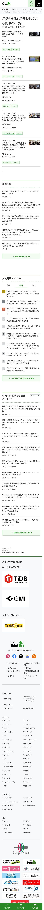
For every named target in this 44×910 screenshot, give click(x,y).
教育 (5, 786)
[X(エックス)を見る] (21, 656)
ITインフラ (15, 9)
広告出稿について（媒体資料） (32, 664)
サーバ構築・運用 (29, 805)
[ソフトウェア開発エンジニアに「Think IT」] (31, 863)
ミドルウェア (28, 736)
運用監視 (27, 770)
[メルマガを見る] (8, 656)
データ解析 (27, 751)
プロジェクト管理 (9, 767)
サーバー (23, 9)
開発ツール (27, 743)
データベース (8, 740)
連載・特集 (5, 9)
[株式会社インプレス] (21, 849)
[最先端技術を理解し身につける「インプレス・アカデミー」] (31, 897)
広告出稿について (29, 708)
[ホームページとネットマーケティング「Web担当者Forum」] (11, 870)
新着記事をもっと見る (23, 256)
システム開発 (28, 732)
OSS (5, 759)
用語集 (4, 550)
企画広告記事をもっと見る (23, 533)
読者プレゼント (8, 705)
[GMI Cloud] (15, 598)
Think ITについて (9, 708)
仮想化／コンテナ (29, 728)
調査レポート (28, 801)
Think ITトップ (6, 548)
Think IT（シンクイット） (10, 3)
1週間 (21, 285)
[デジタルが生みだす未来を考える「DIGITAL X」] (31, 890)
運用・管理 (27, 763)
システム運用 (28, 767)
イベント (6, 829)
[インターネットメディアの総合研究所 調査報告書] (31, 870)
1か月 (34, 285)
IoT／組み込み (8, 732)
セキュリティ (7, 774)
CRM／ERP (27, 755)
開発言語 (6, 743)
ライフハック (28, 782)
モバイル (6, 755)
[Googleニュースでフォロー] (27, 656)
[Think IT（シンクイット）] (17, 645)
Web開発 (7, 747)
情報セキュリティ (9, 805)
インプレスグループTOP (30, 677)
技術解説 (27, 821)
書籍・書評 (7, 825)
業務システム (28, 798)
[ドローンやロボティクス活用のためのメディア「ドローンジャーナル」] (11, 897)
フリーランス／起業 (9, 782)
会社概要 (11, 676)
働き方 (26, 774)
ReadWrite (27, 833)
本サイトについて (13, 663)
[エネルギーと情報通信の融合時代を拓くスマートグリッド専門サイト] (11, 883)
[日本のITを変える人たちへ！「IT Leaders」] (31, 876)
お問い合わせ (12, 668)
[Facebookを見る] (14, 656)
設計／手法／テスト (30, 740)
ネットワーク (33, 9)
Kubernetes (16, 12)
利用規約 (28, 668)
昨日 (8, 285)
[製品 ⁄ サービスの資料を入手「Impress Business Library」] (11, 890)
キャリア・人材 (28, 778)
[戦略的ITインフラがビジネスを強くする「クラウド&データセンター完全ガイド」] (11, 863)
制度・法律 (27, 786)
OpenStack (27, 12)
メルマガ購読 (8, 699)
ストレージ (27, 724)
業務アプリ (27, 747)
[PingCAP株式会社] (15, 579)
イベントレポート (38, 12)
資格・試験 (7, 778)
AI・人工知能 (6, 12)
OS (5, 736)
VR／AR (26, 759)
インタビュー (28, 825)
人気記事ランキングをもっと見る (22, 378)
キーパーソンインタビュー (11, 801)
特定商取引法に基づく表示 (31, 672)
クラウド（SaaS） (8, 751)
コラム (26, 829)
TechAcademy (8, 833)
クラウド (6, 728)
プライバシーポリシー (14, 671)
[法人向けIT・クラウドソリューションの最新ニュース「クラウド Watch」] (11, 876)
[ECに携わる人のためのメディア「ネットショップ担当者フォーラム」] (31, 883)
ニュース (6, 821)
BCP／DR (7, 770)
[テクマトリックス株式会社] (13, 625)
